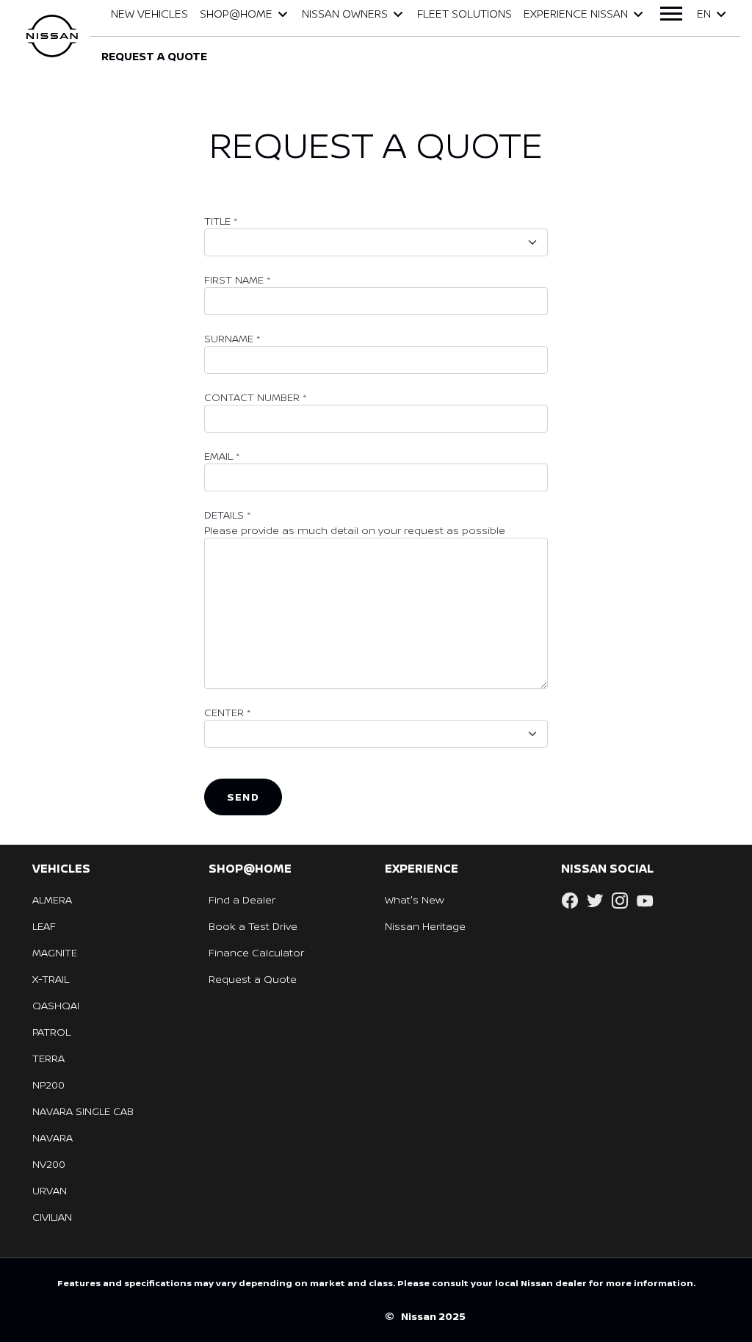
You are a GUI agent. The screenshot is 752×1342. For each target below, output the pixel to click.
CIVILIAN (52, 1217)
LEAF (44, 926)
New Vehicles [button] (149, 13)
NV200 (48, 1164)
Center (227, 712)
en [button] (704, 13)
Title (220, 221)
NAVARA (52, 1137)
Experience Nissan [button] (576, 13)
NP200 (48, 1085)
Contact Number (255, 397)
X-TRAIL (50, 979)
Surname (232, 338)
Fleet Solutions (464, 13)
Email (221, 456)
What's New (414, 899)
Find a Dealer (242, 899)
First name (237, 279)
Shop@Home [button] (236, 13)
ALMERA (52, 899)
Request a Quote (253, 979)
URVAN (49, 1190)
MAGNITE (54, 952)
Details (227, 515)
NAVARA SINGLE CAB (83, 1111)
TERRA (48, 1058)
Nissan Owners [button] (345, 13)
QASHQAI (55, 1005)
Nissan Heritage (425, 926)
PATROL (51, 1032)
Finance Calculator (256, 952)
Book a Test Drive (253, 926)
